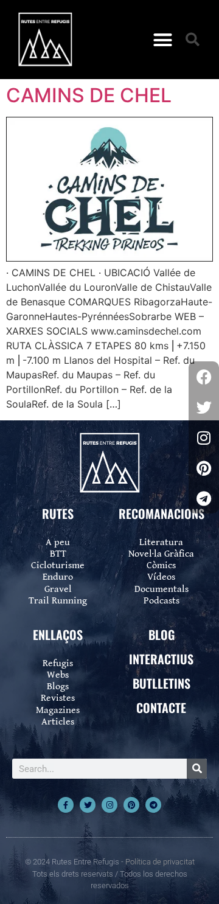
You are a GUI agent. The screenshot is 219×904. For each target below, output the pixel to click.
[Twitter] (88, 805)
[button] (163, 39)
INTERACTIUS (161, 659)
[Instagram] (109, 805)
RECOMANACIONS (161, 513)
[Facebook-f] (66, 805)
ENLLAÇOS (58, 634)
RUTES (58, 513)
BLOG (161, 634)
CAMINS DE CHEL (89, 95)
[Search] (197, 769)
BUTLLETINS (161, 683)
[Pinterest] (131, 805)
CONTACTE (161, 707)
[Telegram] (153, 805)
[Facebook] (204, 376)
